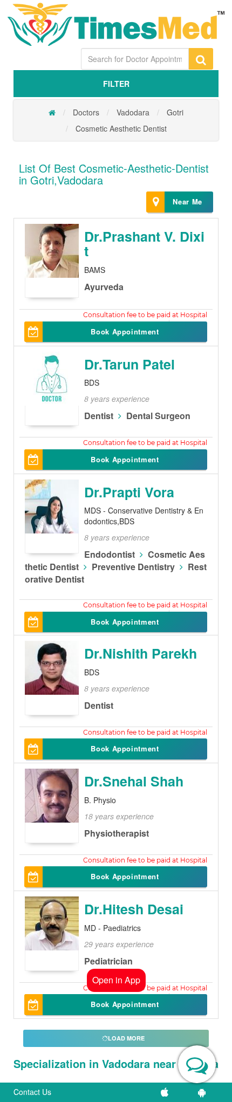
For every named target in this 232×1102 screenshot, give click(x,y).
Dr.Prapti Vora (129, 492)
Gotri (175, 112)
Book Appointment (125, 331)
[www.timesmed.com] (52, 112)
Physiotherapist (116, 833)
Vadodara (133, 112)
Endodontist (109, 554)
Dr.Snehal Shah (133, 781)
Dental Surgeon (158, 415)
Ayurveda (104, 286)
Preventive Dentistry (133, 566)
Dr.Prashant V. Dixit (144, 244)
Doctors (86, 112)
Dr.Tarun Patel (129, 364)
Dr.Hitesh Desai (133, 909)
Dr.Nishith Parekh (140, 653)
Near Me (187, 201)
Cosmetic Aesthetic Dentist (121, 128)
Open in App (116, 980)
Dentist (98, 415)
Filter (116, 83)
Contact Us (32, 1091)
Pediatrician (108, 961)
